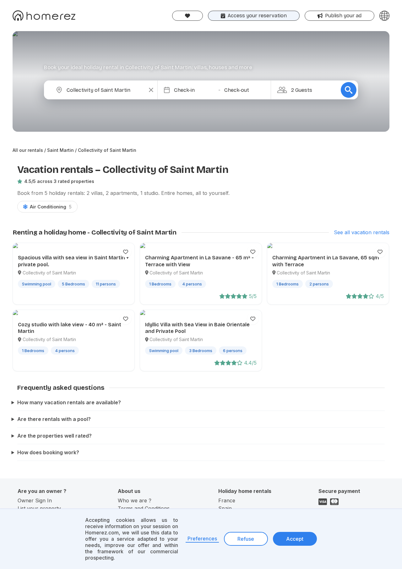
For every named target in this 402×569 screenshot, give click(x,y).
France (226, 500)
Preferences (202, 538)
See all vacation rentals (361, 232)
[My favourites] (187, 16)
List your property (39, 508)
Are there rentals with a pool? (54, 419)
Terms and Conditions (144, 508)
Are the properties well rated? (54, 436)
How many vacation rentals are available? (69, 402)
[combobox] (106, 89)
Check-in (184, 90)
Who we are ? (134, 500)
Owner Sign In (35, 500)
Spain (225, 508)
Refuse (245, 539)
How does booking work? (48, 452)
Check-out (236, 90)
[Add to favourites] (125, 251)
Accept (294, 539)
